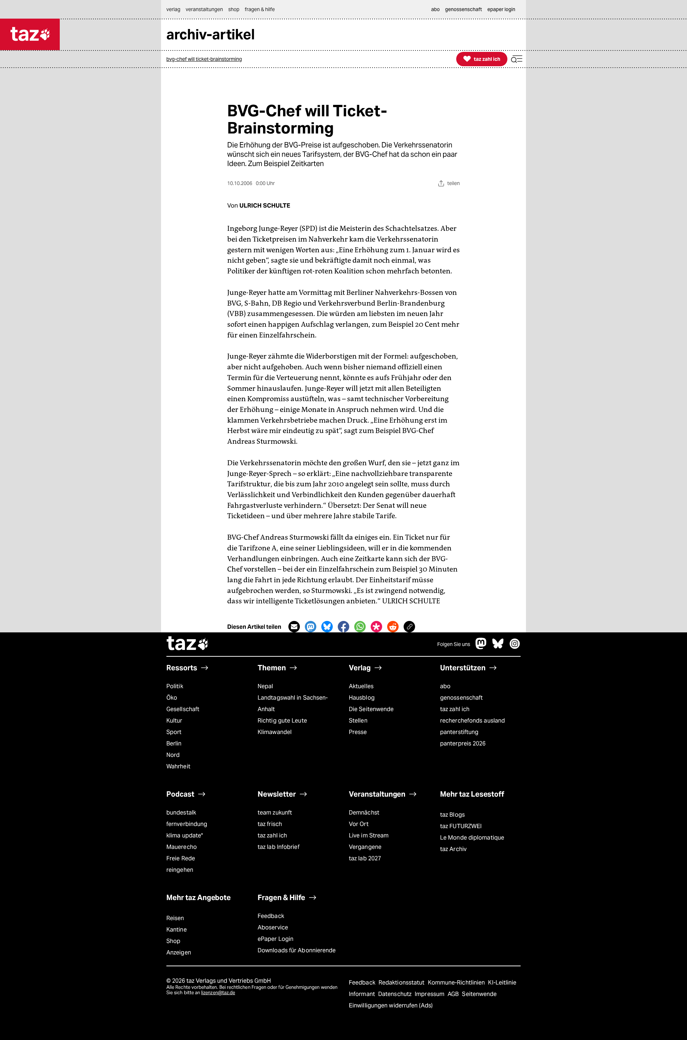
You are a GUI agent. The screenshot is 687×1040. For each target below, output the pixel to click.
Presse (358, 732)
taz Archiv (453, 849)
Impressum (430, 994)
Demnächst (364, 812)
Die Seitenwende (371, 709)
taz (187, 644)
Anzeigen (178, 952)
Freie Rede (180, 858)
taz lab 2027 (365, 858)
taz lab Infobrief (278, 847)
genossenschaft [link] (463, 9)
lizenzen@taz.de (218, 993)
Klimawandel (275, 732)
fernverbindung (186, 824)
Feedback (271, 916)
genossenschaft (461, 697)
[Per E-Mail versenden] (294, 626)
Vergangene (365, 847)
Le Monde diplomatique (472, 837)
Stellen (358, 720)
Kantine (176, 929)
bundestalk (181, 812)
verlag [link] (173, 9)
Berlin (174, 743)
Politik (174, 686)
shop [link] (233, 9)
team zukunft (275, 812)
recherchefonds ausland (472, 720)
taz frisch (270, 824)
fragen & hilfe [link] (260, 9)
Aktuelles (361, 686)
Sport (173, 732)
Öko (171, 697)
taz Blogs (452, 814)
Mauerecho (181, 847)
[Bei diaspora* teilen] (376, 626)
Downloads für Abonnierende (297, 950)
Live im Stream (369, 835)
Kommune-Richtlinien (457, 982)
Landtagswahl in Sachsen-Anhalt (293, 703)
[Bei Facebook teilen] (343, 626)
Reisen (175, 918)
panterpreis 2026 (463, 743)
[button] (516, 59)
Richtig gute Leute (282, 720)
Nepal (265, 686)
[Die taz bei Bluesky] (498, 647)
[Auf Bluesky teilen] (327, 626)
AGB (454, 994)
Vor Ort (359, 824)
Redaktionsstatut (402, 982)
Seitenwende (479, 994)
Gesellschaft (182, 709)
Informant (362, 994)
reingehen (179, 870)
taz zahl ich (454, 709)
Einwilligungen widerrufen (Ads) (391, 1005)
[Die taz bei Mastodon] (481, 647)
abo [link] (435, 9)
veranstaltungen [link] (204, 9)
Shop (173, 941)
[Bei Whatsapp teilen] (360, 626)
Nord (173, 755)
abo (445, 686)
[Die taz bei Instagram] (515, 647)
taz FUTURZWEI (461, 826)
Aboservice (273, 927)
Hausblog (362, 697)
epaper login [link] (501, 9)
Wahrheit (178, 766)
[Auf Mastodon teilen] (310, 626)
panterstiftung (459, 732)
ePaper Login (275, 939)
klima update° (184, 835)
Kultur (174, 720)
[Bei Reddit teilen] (393, 626)
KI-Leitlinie (502, 982)
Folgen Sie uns (453, 644)
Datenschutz (395, 994)
